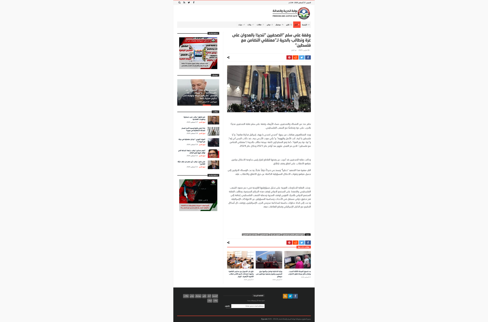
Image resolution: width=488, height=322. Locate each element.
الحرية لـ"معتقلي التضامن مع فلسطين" (293, 234)
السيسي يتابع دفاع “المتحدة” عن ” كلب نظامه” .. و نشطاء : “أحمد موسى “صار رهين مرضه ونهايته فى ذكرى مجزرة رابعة (200, 94)
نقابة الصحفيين (264, 234)
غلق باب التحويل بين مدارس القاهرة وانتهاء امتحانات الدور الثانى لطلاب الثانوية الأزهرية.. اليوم (241, 273)
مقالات (186, 296)
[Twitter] (189, 2)
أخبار (292, 50)
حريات (210, 300)
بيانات (215, 300)
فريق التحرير (213, 102)
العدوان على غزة (275, 234)
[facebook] (308, 57)
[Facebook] (193, 2)
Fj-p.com (264, 319)
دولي (192, 296)
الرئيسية (214, 296)
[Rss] (184, 2)
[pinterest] (289, 57)
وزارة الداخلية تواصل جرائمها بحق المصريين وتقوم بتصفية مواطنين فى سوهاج (269, 273)
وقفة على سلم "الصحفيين (250, 234)
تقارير (204, 296)
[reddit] (295, 57)
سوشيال (198, 296)
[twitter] (302, 57)
